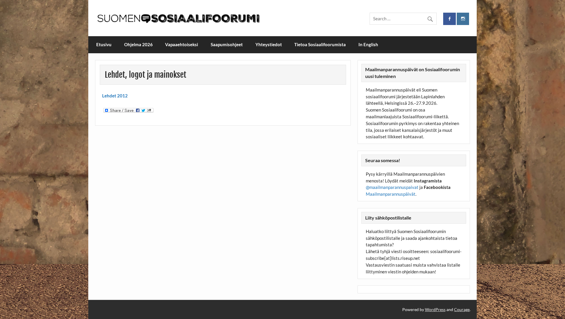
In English (368, 44)
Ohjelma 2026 (138, 44)
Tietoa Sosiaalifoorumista (320, 44)
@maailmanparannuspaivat (392, 187)
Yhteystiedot (268, 44)
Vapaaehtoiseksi (181, 44)
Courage (462, 309)
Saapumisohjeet (227, 44)
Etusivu (104, 44)
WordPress (435, 309)
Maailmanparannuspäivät (391, 194)
